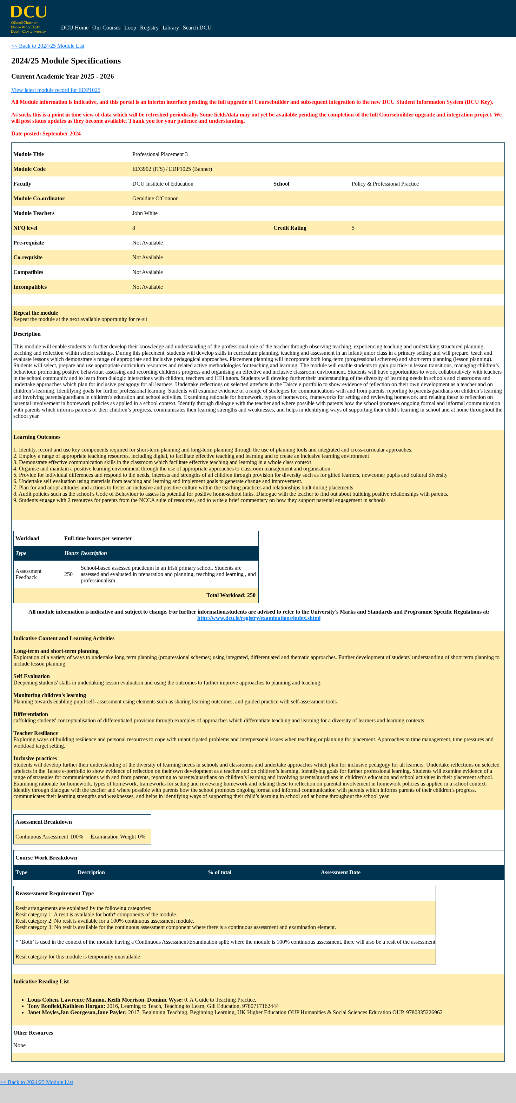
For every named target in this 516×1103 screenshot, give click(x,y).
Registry (149, 28)
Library (171, 28)
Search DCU (197, 28)
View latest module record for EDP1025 (55, 90)
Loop (130, 28)
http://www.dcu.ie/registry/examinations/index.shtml (258, 618)
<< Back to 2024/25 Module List (47, 46)
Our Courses (106, 28)
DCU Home (74, 28)
